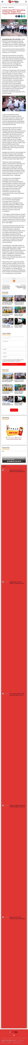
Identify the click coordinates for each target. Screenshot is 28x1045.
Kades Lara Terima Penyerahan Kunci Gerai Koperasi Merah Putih (20, 303)
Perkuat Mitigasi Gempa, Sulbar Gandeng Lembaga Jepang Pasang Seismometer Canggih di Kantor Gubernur (20, 326)
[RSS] (14, 281)
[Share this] (16, 16)
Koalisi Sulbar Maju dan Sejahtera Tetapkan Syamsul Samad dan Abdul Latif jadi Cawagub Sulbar (17, 582)
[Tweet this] (19, 16)
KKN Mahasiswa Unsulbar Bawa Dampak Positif (6, 286)
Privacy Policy (16, 1041)
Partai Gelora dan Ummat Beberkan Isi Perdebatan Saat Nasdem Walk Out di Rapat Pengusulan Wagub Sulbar (17, 471)
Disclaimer (9, 1041)
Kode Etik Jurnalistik (5, 1042)
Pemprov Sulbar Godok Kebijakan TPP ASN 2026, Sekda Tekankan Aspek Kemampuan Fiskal (7, 326)
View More (14, 410)
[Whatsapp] (24, 16)
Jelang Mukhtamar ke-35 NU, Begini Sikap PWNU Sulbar (13, 458)
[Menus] (2, 1)
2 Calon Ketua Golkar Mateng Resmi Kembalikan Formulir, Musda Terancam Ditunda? (7, 315)
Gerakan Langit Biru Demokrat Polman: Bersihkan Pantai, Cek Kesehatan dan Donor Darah (17, 806)
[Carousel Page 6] (16, 461)
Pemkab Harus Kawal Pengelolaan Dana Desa (20, 286)
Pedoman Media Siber (17, 1042)
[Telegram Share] (22, 16)
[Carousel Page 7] (18, 461)
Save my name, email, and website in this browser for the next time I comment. (12, 360)
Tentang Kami (21, 1040)
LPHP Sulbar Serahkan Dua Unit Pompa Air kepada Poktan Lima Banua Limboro (7, 303)
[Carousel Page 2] (9, 461)
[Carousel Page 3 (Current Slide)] (11, 461)
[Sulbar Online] (14, 1)
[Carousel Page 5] (15, 461)
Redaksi (3, 1041)
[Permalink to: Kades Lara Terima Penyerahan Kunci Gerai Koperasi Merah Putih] (20, 298)
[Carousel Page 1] (8, 461)
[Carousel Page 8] (20, 461)
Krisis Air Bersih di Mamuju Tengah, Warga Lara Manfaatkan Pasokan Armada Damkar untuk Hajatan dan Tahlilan (20, 315)
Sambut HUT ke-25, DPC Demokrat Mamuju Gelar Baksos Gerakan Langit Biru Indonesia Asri (18, 918)
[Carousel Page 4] (13, 461)
